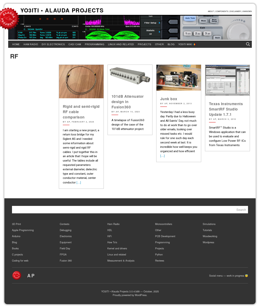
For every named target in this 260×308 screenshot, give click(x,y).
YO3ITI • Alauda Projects (62, 10)
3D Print (16, 224)
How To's (112, 242)
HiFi (109, 236)
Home (16, 44)
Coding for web (20, 260)
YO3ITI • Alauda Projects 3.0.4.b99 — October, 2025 (130, 291)
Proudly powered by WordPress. (130, 295)
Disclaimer (235, 11)
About (211, 11)
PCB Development (165, 236)
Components (221, 11)
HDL (109, 230)
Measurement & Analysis (120, 260)
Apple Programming (23, 230)
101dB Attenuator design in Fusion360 (128, 102)
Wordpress (208, 242)
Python (159, 254)
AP (31, 275)
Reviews (159, 260)
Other (159, 44)
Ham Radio (31, 44)
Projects (144, 44)
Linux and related (121, 44)
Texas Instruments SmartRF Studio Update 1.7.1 (226, 109)
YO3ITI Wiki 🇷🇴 (187, 44)
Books (15, 248)
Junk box (168, 98)
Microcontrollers (163, 224)
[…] (78, 182)
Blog (171, 44)
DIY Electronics (53, 44)
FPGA (63, 254)
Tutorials (207, 230)
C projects (17, 254)
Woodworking (210, 236)
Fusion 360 (66, 260)
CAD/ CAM (75, 44)
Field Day (65, 248)
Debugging (65, 230)
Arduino (16, 236)
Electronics (66, 236)
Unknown (247, 11)
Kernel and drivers (117, 248)
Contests (64, 224)
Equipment (66, 242)
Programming (94, 44)
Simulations (209, 224)
